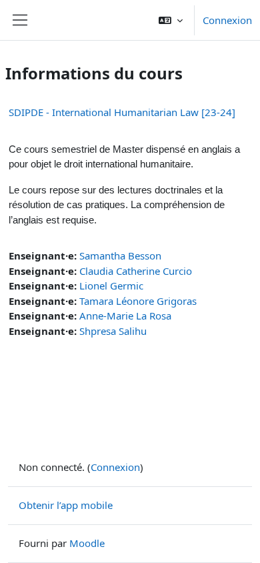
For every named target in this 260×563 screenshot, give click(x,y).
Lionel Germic (111, 285)
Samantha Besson (120, 255)
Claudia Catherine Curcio (135, 270)
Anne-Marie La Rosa (125, 315)
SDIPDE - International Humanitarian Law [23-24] (122, 112)
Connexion (227, 20)
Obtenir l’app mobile (66, 505)
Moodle (87, 543)
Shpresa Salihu (113, 331)
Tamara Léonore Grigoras (138, 301)
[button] (170, 20)
